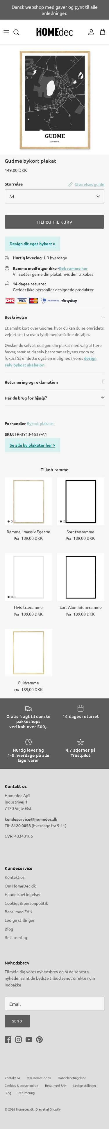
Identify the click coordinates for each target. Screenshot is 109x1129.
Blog (9, 928)
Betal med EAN (18, 911)
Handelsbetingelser (23, 894)
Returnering (16, 937)
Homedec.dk (25, 1109)
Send (17, 1021)
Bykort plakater (41, 423)
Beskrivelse (16, 317)
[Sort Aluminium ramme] (81, 577)
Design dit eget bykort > (32, 243)
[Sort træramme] (81, 501)
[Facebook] (8, 1039)
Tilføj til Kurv (55, 222)
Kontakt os (14, 877)
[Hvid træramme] (28, 577)
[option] (54, 100)
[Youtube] (29, 1039)
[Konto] (89, 32)
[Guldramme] (28, 653)
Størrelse (14, 183)
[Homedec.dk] (55, 32)
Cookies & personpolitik (26, 903)
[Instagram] (18, 1039)
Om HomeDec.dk (20, 885)
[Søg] (19, 32)
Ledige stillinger (20, 920)
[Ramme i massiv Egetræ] (28, 501)
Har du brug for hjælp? (26, 397)
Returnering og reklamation (31, 382)
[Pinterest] (39, 1039)
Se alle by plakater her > (32, 445)
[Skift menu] (6, 32)
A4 (11, 196)
